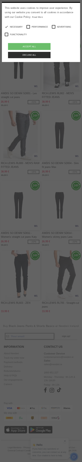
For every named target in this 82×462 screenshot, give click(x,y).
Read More (37, 17)
